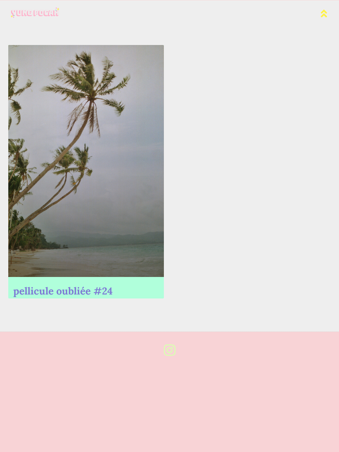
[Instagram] (169, 350)
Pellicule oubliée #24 (63, 291)
